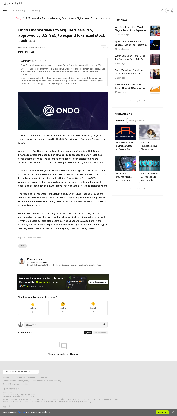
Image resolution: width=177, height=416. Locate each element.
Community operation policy (38, 377)
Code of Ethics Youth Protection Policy (46, 381)
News (6, 10)
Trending (35, 10)
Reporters (21, 377)
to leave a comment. (37, 324)
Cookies (21, 412)
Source (103, 47)
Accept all (162, 412)
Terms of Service (9, 381)
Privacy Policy (23, 381)
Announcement (9, 377)
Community (19, 10)
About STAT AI (40, 61)
